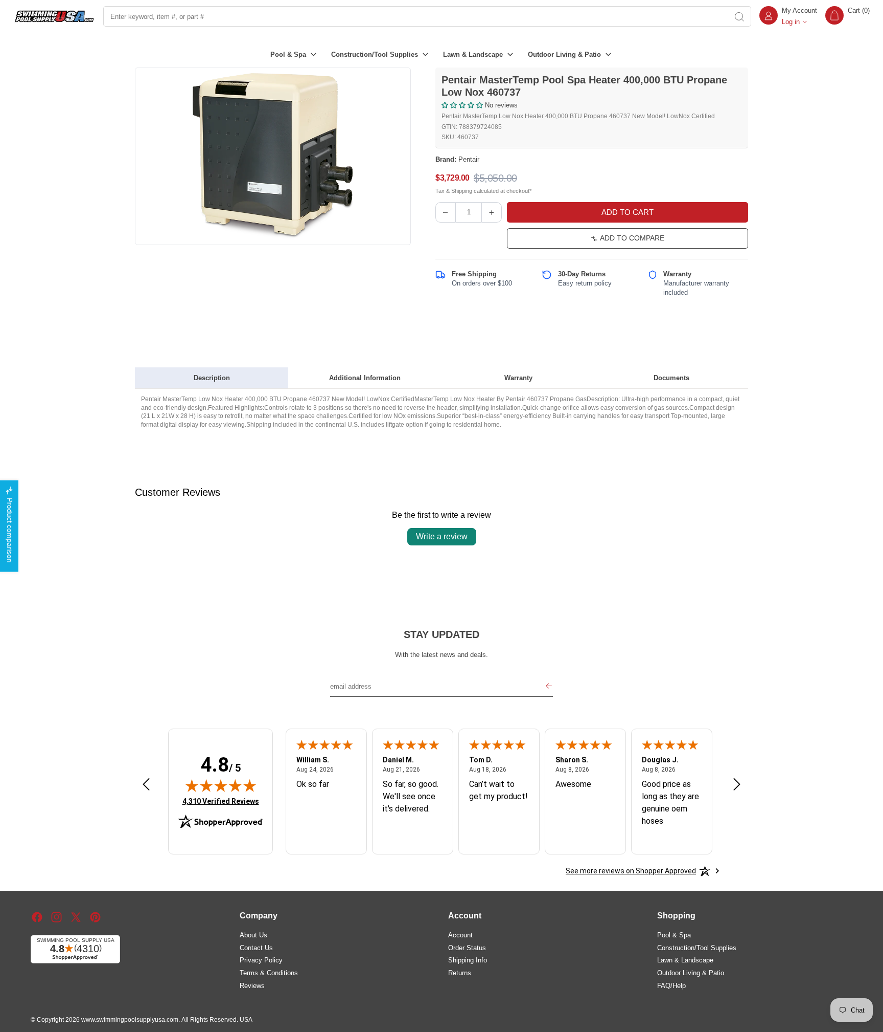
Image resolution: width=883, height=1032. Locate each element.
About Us (253, 934)
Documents (671, 378)
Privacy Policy (261, 960)
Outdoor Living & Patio (690, 972)
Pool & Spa (674, 934)
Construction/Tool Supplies (696, 947)
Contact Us (256, 947)
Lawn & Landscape (685, 960)
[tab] (211, 378)
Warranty (518, 378)
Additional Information (365, 378)
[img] (221, 785)
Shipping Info (467, 960)
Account (460, 934)
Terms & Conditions (269, 972)
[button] (847, 16)
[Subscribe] (549, 687)
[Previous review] (146, 785)
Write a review (442, 536)
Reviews (252, 985)
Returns (459, 972)
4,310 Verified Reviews (220, 801)
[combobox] (415, 16)
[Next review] (737, 785)
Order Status (467, 947)
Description (212, 378)
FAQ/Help (671, 985)
